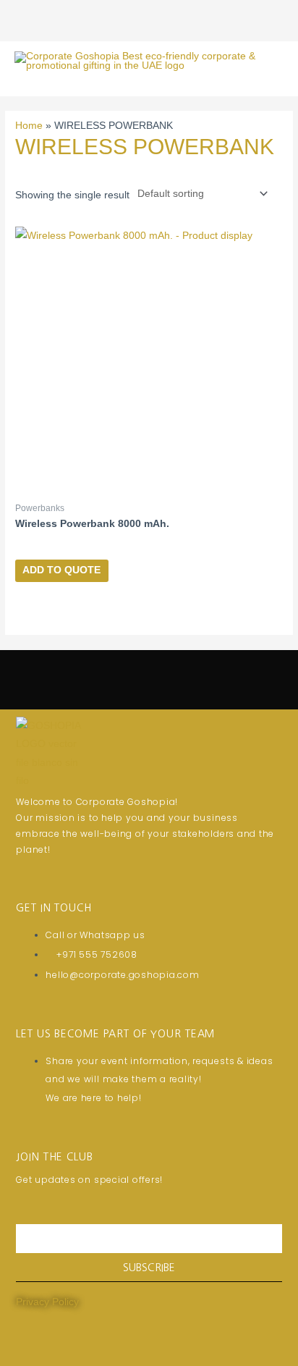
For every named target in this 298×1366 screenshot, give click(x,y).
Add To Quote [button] (61, 570)
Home (29, 125)
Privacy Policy (47, 1302)
